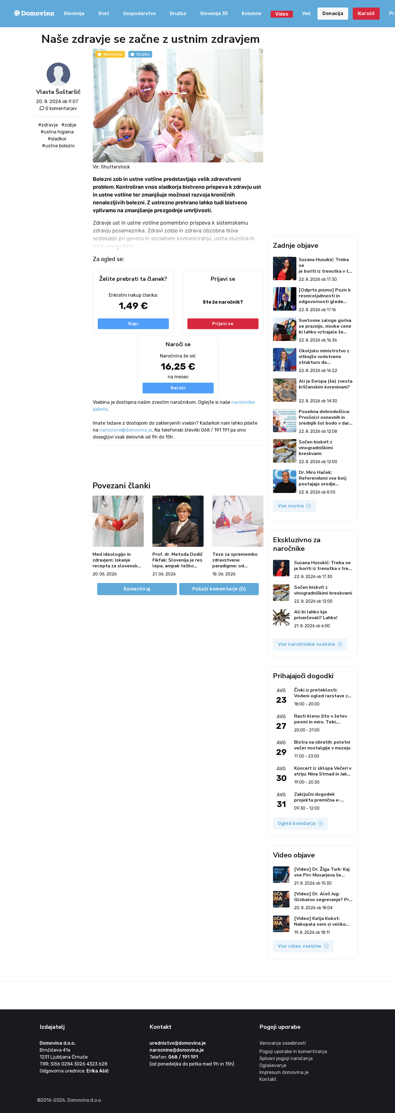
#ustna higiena (57, 132)
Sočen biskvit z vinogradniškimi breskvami (316, 447)
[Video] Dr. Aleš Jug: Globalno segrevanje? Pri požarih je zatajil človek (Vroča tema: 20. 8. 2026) (322, 897)
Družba (178, 13)
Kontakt (267, 1079)
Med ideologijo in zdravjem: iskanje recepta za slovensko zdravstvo (117, 560)
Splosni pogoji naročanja (286, 1058)
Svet (103, 13)
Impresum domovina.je (284, 1072)
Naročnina (113, 54)
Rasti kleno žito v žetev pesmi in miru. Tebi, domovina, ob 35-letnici (320, 719)
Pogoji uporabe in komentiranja (293, 1051)
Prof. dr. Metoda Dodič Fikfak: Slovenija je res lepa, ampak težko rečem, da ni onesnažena (177, 560)
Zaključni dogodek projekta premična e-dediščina (317, 797)
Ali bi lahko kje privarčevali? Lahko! (315, 615)
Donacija (332, 13)
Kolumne (251, 13)
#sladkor (57, 139)
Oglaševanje (272, 1065)
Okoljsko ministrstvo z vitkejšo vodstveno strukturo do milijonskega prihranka (324, 356)
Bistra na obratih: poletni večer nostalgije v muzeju (322, 745)
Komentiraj (137, 589)
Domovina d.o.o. (57, 1043)
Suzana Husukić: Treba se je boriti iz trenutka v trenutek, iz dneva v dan (324, 265)
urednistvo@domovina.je (177, 1043)
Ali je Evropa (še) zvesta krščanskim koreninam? (325, 384)
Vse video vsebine (300, 946)
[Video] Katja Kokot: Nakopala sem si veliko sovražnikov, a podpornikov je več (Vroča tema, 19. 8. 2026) (322, 921)
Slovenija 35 (214, 13)
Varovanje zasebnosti (282, 1043)
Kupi (133, 323)
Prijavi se (222, 323)
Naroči (178, 388)
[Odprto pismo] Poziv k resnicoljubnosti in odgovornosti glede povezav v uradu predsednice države (325, 296)
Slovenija (74, 13)
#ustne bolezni (58, 145)
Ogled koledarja (297, 823)
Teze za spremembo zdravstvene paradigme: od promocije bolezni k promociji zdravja (235, 560)
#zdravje (48, 125)
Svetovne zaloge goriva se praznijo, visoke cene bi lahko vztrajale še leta (325, 326)
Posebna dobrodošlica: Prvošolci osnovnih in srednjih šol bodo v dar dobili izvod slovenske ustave (324, 417)
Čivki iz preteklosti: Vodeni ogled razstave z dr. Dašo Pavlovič (321, 693)
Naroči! (366, 13)
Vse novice (291, 506)
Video (281, 14)
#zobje (68, 125)
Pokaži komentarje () (219, 589)
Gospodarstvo (139, 13)
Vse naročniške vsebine (306, 644)
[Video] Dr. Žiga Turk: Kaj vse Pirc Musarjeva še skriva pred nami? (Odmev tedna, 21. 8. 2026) (322, 872)
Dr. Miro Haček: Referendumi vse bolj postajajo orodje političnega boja (322, 478)
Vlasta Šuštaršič (58, 92)
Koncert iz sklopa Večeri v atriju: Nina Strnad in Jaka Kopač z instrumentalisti (322, 771)
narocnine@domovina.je (125, 430)
